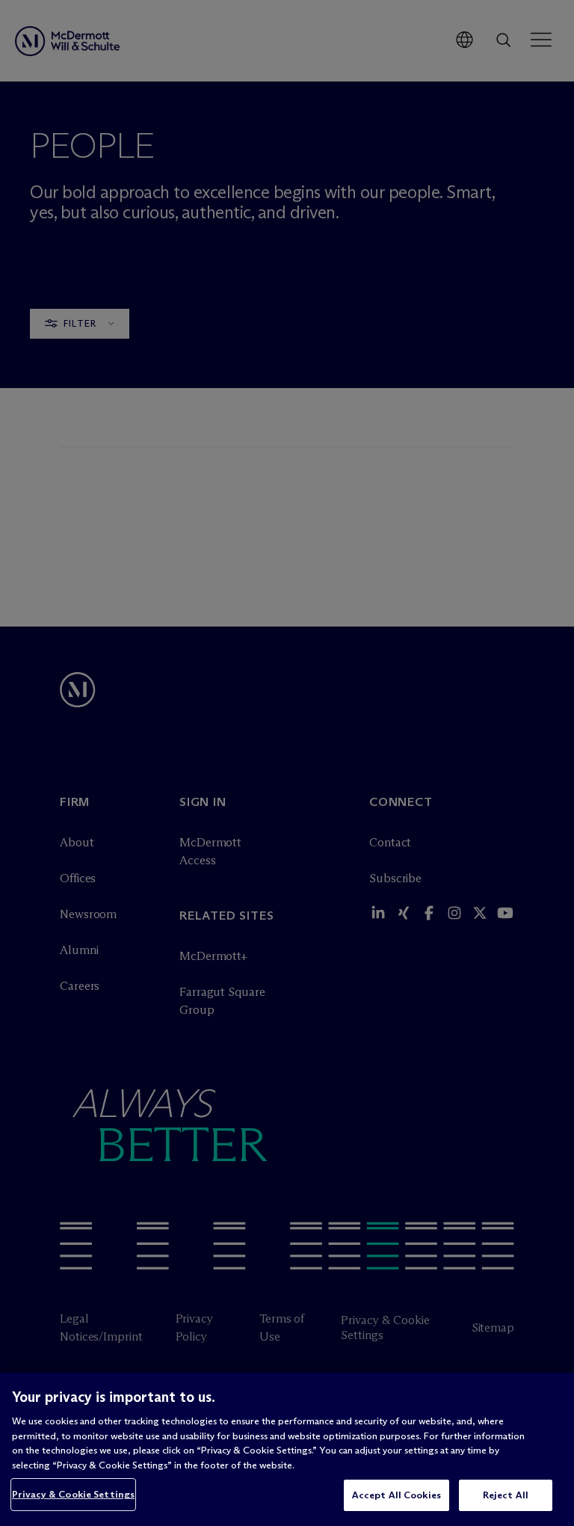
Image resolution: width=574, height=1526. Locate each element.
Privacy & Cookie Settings (73, 1494)
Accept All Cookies (396, 1495)
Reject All (505, 1495)
